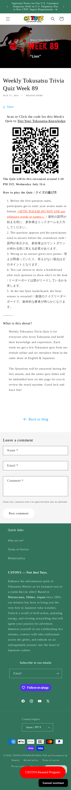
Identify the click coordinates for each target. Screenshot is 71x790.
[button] (8, 19)
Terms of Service (18, 549)
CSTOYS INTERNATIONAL (27, 755)
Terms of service (51, 760)
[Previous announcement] (7, 6)
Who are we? (16, 540)
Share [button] (10, 106)
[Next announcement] (63, 6)
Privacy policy (18, 766)
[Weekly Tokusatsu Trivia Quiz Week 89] (35, 165)
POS (45, 755)
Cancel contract (53, 782)
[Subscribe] (57, 673)
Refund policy (16, 558)
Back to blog (38, 419)
